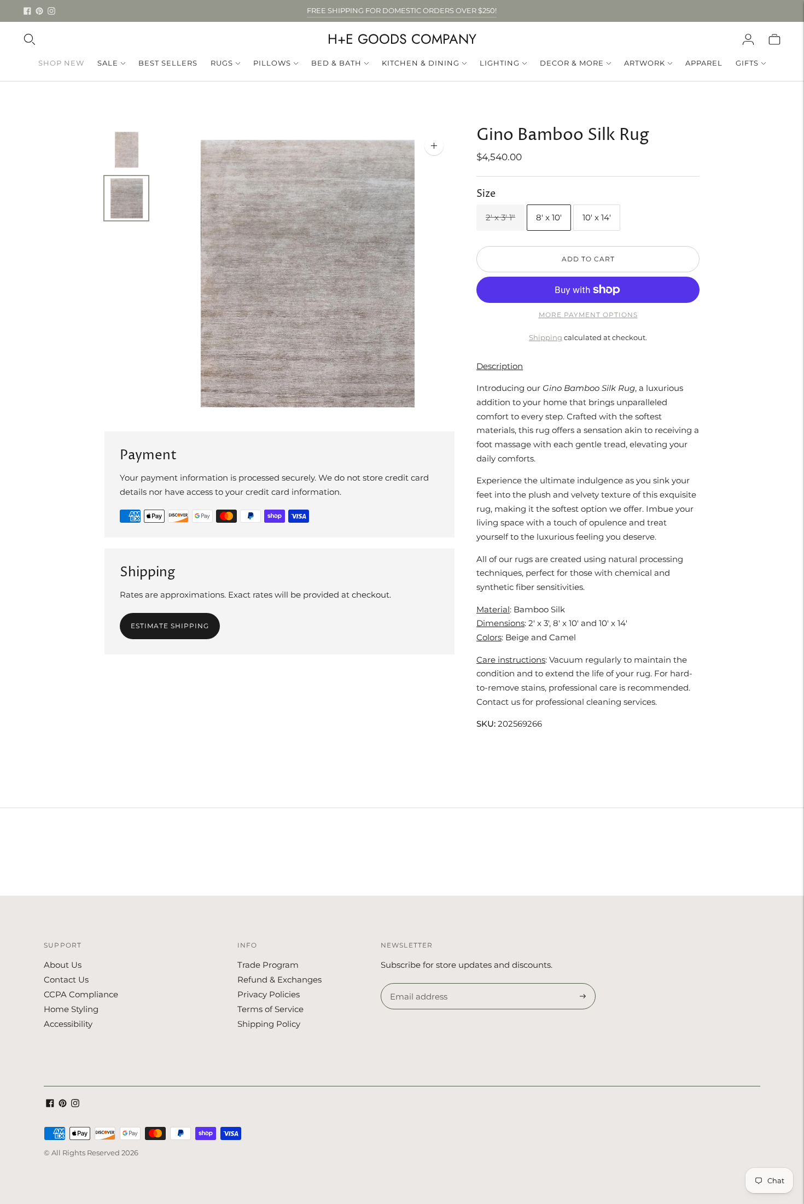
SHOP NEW (61, 63)
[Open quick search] (29, 39)
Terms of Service (270, 1009)
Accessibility (68, 1024)
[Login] (748, 39)
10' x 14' (596, 217)
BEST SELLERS (167, 63)
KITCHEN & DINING (420, 63)
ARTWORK (644, 63)
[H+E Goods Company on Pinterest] (39, 11)
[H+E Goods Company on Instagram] (51, 11)
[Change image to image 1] (126, 147)
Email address (417, 983)
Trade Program (268, 965)
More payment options (588, 315)
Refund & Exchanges (279, 979)
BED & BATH (336, 63)
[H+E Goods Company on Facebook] (27, 11)
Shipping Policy (268, 1024)
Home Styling (71, 1009)
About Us (62, 965)
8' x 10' (549, 217)
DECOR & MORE (572, 63)
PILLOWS (272, 63)
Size (486, 194)
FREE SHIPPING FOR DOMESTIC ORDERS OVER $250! (402, 10)
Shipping (545, 337)
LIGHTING (500, 63)
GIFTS (747, 63)
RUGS (222, 63)
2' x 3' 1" (500, 217)
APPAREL (704, 63)
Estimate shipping (170, 626)
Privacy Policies (268, 994)
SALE (107, 63)
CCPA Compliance (81, 994)
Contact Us (66, 979)
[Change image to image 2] (126, 198)
